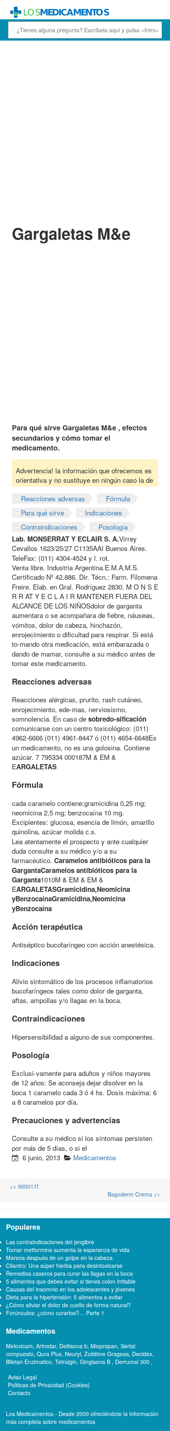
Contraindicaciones (49, 527)
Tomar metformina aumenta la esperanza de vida (68, 1250)
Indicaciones (103, 512)
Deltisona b (73, 1346)
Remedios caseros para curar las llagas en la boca (69, 1273)
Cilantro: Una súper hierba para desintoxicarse (64, 1265)
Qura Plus (49, 1354)
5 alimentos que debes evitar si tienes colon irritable (71, 1281)
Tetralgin (66, 1362)
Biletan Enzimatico (29, 1362)
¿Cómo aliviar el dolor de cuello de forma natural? (68, 1305)
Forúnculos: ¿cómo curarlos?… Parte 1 (55, 1313)
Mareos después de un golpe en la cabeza (59, 1258)
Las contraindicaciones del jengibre (50, 1242)
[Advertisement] (85, 131)
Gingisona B (96, 1362)
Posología (113, 527)
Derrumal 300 (133, 1362)
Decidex (142, 1354)
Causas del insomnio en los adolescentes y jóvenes (70, 1289)
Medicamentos (94, 1157)
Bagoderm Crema (134, 1194)
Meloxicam (19, 1346)
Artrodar (46, 1346)
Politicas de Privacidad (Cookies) (49, 1385)
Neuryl (73, 1354)
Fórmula (118, 498)
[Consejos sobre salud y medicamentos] (85, 12)
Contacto (19, 1393)
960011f (24, 1186)
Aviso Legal (22, 1377)
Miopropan (104, 1346)
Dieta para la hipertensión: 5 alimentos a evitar (64, 1297)
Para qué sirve (42, 512)
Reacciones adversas (53, 498)
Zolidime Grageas (106, 1354)
